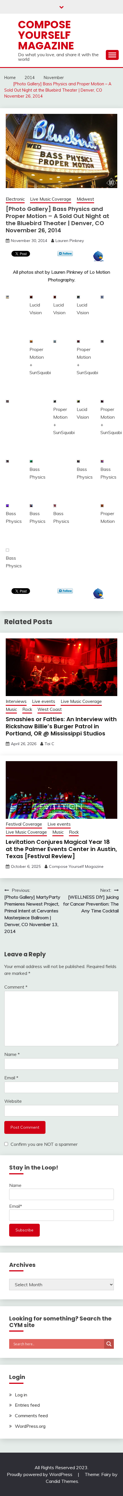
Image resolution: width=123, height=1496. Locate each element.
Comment (15, 987)
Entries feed (27, 1405)
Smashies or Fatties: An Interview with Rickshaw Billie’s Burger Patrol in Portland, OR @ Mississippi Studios (61, 726)
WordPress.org (30, 1426)
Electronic (15, 199)
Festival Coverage (24, 824)
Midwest (85, 199)
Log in (21, 1395)
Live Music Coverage (50, 199)
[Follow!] (65, 254)
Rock (27, 709)
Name (12, 1054)
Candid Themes (62, 1481)
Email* (15, 1206)
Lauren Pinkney (69, 240)
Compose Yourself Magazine (46, 35)
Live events (43, 701)
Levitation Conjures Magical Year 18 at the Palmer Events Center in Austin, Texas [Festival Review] (61, 849)
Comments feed (31, 1415)
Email (11, 1077)
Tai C (49, 743)
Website (13, 1101)
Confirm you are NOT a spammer (43, 1144)
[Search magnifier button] (109, 1344)
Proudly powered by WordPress (40, 1474)
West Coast (49, 709)
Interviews (16, 701)
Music (11, 709)
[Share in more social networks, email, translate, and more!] (98, 260)
